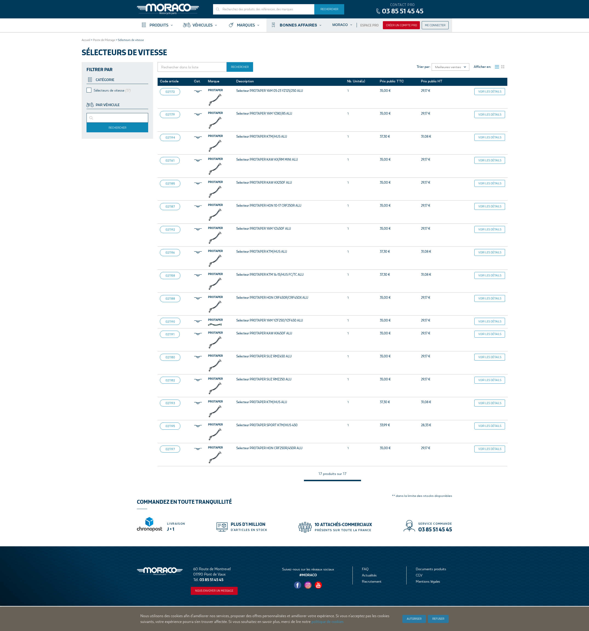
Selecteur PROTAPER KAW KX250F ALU (264, 182)
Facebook (297, 585)
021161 (169, 160)
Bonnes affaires (298, 25)
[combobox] (117, 118)
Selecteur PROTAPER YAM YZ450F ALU (263, 228)
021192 (170, 229)
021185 (170, 183)
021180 (170, 357)
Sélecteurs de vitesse (112, 90)
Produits (159, 25)
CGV (419, 575)
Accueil (86, 40)
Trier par (423, 66)
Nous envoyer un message (214, 590)
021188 (170, 298)
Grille (502, 66)
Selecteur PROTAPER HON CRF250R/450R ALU (269, 448)
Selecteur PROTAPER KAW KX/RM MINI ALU (267, 159)
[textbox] (98, 119)
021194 (170, 137)
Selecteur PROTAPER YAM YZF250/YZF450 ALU (269, 320)
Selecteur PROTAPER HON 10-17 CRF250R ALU (268, 205)
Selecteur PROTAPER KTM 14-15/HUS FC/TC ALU (270, 274)
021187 (170, 206)
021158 (170, 275)
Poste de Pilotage (104, 40)
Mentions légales (428, 581)
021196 (170, 252)
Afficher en (482, 66)
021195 (170, 426)
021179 (170, 114)
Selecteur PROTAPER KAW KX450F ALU (264, 333)
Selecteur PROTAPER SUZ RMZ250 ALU (264, 379)
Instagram (308, 585)
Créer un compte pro (401, 25)
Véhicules (203, 25)
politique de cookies (328, 621)
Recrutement (371, 581)
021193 (170, 403)
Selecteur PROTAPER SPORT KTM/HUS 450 (266, 425)
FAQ (365, 569)
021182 (170, 380)
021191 (169, 334)
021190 (170, 321)
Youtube (318, 585)
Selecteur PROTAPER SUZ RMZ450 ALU (264, 356)
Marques (246, 25)
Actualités (369, 575)
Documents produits (431, 569)
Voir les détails (489, 91)
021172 (170, 91)
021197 (170, 449)
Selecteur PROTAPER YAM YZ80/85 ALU (264, 113)
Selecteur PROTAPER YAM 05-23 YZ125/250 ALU (269, 91)
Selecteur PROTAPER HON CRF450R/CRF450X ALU (272, 297)
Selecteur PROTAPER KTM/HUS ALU (261, 136)
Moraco (340, 25)
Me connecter (435, 25)
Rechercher (117, 127)
